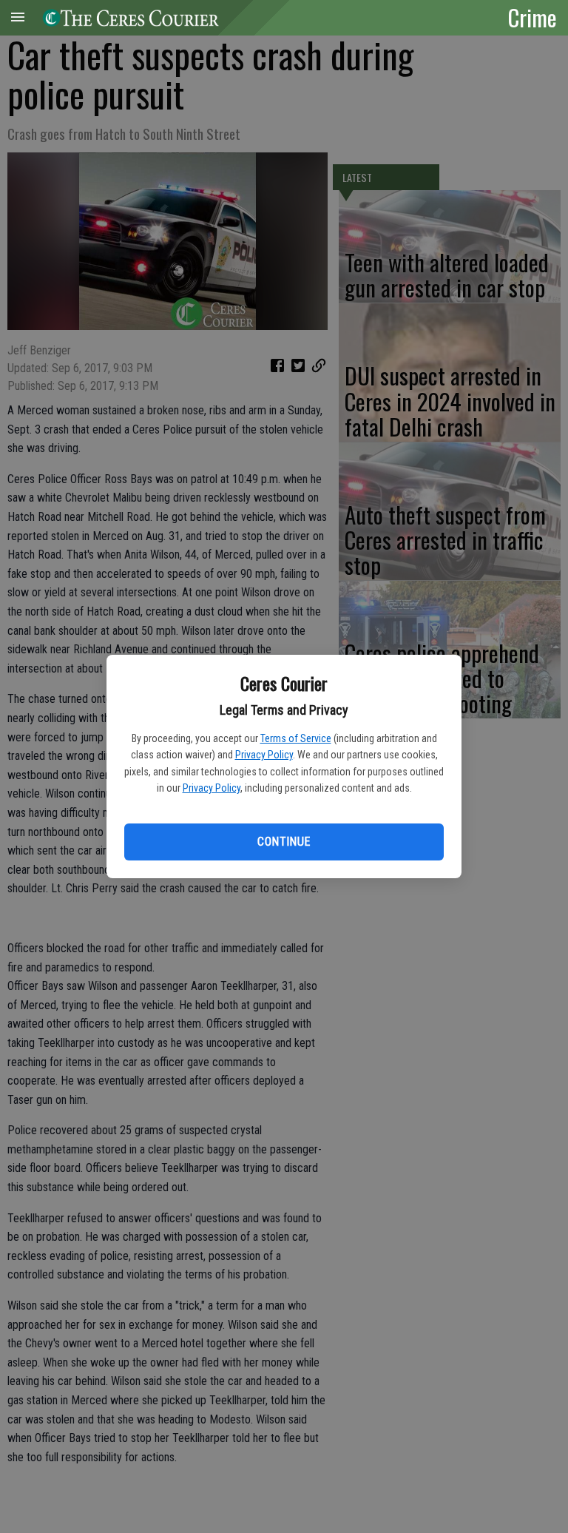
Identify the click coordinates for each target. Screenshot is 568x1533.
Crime (532, 17)
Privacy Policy (264, 755)
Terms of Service (295, 738)
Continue (283, 842)
